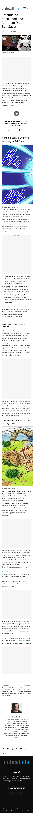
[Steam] (15, 652)
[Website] (21, 652)
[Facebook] (8, 660)
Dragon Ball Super (8, 483)
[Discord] (3, 660)
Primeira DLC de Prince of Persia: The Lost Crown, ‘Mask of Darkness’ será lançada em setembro (9, 603)
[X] (18, 652)
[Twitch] (21, 660)
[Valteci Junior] (16, 619)
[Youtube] (3, 665)
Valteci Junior (6, 31)
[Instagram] (11, 652)
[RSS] (16, 660)
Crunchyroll (21, 552)
